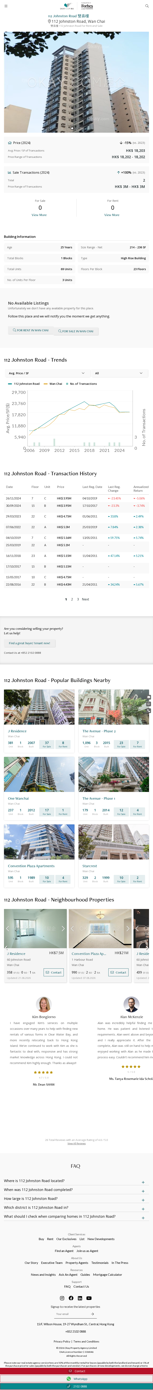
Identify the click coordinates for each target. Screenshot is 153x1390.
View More (39, 215)
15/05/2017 (13, 577)
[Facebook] (71, 1298)
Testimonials (100, 1262)
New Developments (101, 1239)
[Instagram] (62, 1298)
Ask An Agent (68, 1274)
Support (76, 1281)
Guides (85, 1274)
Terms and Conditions (86, 1341)
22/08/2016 (13, 584)
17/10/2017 (13, 566)
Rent (50, 1239)
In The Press (120, 1262)
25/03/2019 (13, 545)
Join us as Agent (87, 1251)
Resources (77, 1270)
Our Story (31, 1262)
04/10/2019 (13, 537)
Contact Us (81, 1286)
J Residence (16, 953)
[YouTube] (89, 1298)
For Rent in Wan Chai (32, 330)
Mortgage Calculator (107, 1274)
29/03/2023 (13, 516)
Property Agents (77, 1262)
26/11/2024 (13, 498)
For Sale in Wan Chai (77, 331)
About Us (76, 1258)
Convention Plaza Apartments (89, 953)
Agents (77, 1246)
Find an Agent (64, 1251)
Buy (41, 1239)
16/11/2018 (13, 555)
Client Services (76, 1234)
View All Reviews (77, 1143)
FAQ (67, 1286)
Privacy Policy (62, 1341)
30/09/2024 (13, 505)
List (81, 1239)
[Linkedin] (80, 1298)
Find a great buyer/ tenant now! (29, 643)
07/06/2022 (13, 527)
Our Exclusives (66, 1239)
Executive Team (52, 1262)
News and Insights (43, 1274)
